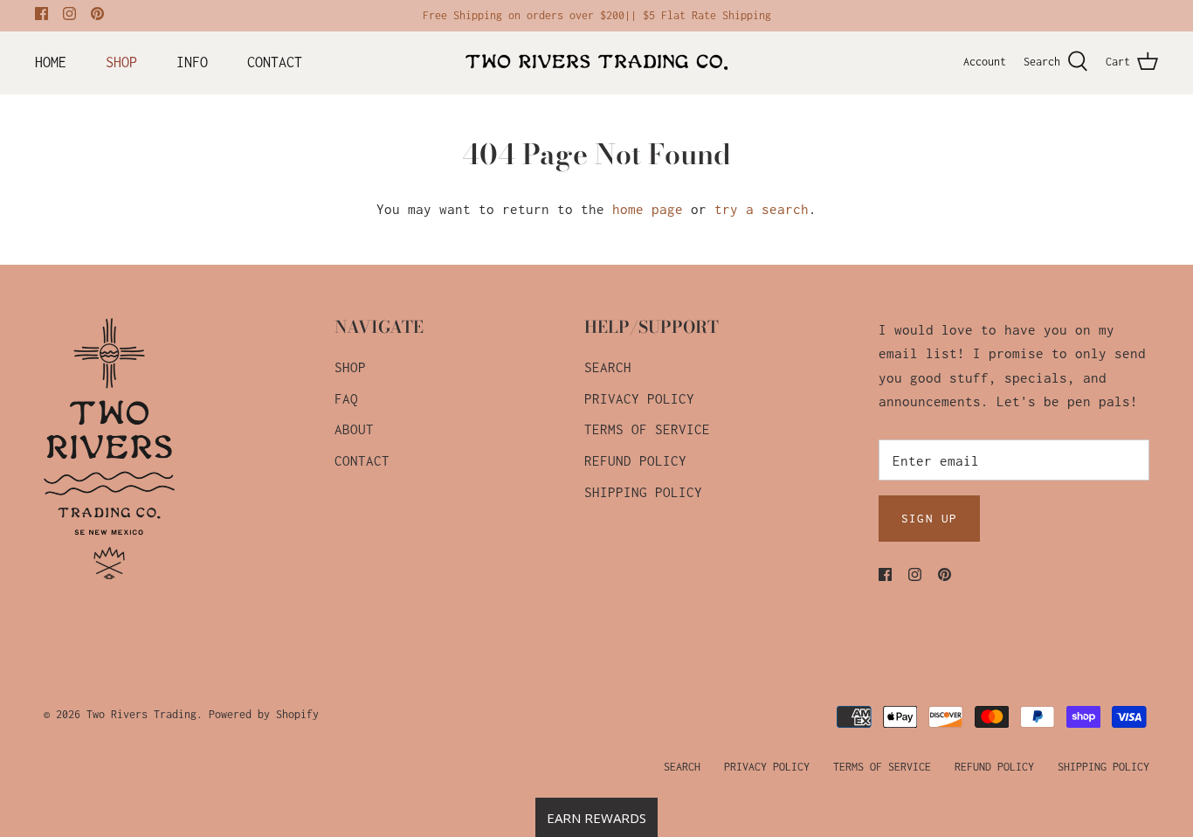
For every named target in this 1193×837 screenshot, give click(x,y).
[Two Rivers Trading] (596, 62)
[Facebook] (41, 13)
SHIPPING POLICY (643, 492)
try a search (761, 209)
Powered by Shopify (264, 714)
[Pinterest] (97, 13)
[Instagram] (69, 13)
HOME (50, 62)
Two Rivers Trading (141, 714)
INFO (192, 62)
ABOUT (354, 429)
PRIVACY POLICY (639, 398)
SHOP (121, 62)
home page (647, 209)
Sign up (929, 518)
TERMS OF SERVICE (647, 429)
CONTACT (274, 62)
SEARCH (607, 367)
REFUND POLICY (635, 460)
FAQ (346, 398)
